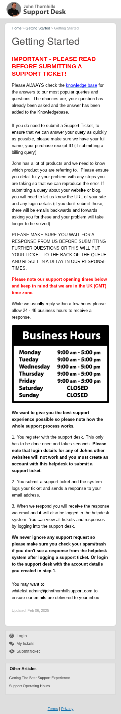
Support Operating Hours (29, 686)
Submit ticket (28, 651)
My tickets (25, 643)
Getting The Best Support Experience (39, 678)
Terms (53, 709)
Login (21, 636)
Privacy (67, 709)
